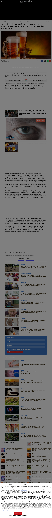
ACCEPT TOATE (18, 513)
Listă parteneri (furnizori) (6, 510)
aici (37, 496)
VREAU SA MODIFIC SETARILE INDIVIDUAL (18, 515)
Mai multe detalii (24, 490)
